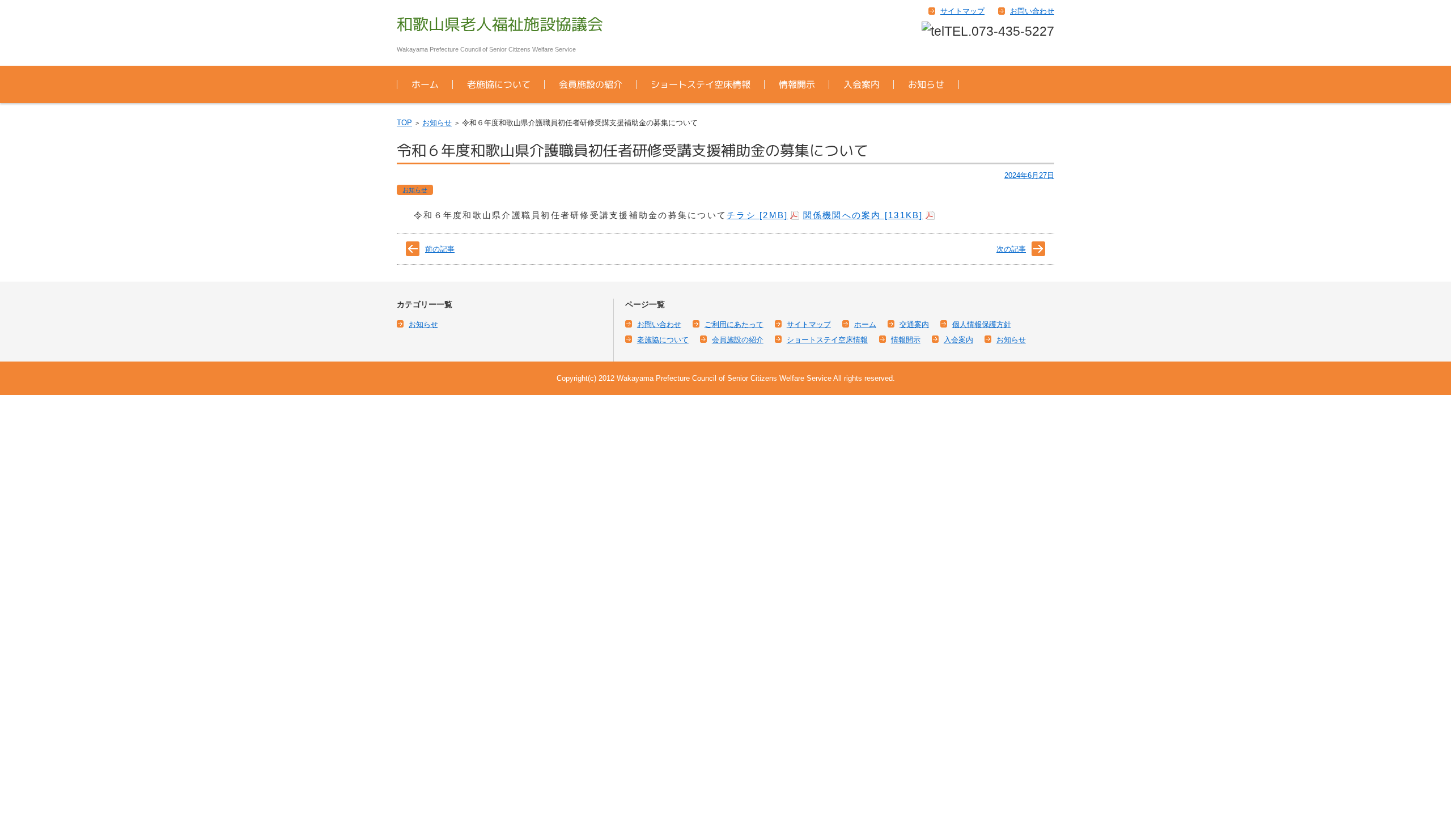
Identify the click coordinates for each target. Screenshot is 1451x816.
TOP (404, 122)
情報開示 (797, 84)
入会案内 (861, 84)
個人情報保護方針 (981, 324)
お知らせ (926, 84)
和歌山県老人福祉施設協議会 (500, 24)
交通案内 (914, 324)
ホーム (425, 84)
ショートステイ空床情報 (700, 84)
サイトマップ (809, 324)
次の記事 (1011, 249)
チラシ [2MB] (757, 215)
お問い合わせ (659, 324)
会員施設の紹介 (590, 84)
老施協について (499, 84)
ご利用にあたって (734, 324)
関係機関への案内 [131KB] (863, 215)
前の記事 (440, 249)
